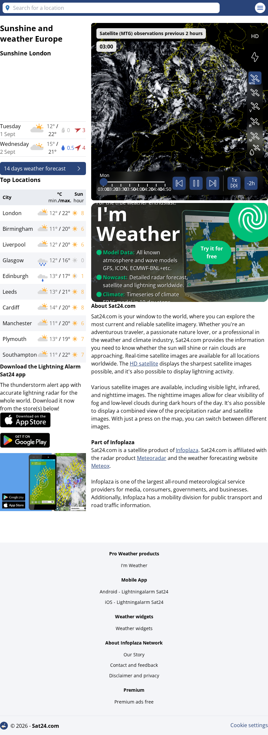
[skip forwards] (212, 183)
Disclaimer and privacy (134, 675)
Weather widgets (134, 628)
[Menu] (260, 8)
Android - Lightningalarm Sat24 (134, 591)
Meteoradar (151, 458)
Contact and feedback (134, 665)
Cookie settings (249, 725)
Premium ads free (134, 702)
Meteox (100, 465)
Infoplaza (187, 450)
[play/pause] (196, 183)
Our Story (134, 654)
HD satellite (144, 363)
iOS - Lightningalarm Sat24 (134, 602)
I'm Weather (134, 565)
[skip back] (179, 183)
